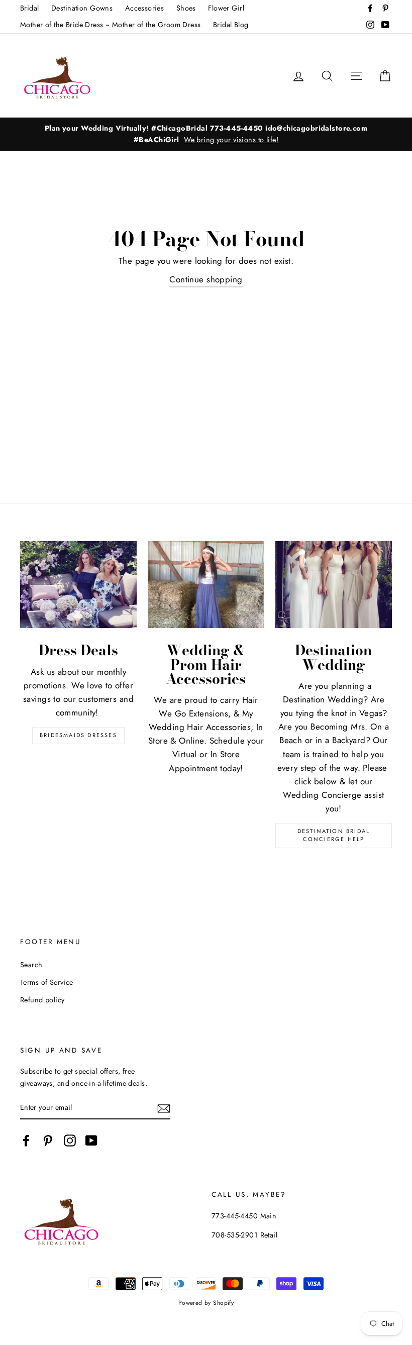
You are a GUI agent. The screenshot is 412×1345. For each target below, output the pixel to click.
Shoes (186, 8)
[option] (206, 134)
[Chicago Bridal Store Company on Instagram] (70, 1140)
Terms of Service (46, 982)
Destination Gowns (82, 8)
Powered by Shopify (206, 1302)
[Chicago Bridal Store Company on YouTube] (91, 1140)
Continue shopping (205, 279)
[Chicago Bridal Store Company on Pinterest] (48, 1140)
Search (31, 965)
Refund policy (42, 1000)
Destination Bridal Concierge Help (333, 835)
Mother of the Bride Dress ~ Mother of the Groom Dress (110, 25)
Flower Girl (226, 8)
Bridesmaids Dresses (78, 735)
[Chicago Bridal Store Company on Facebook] (26, 1140)
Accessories (144, 8)
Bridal (29, 8)
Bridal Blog (231, 25)
